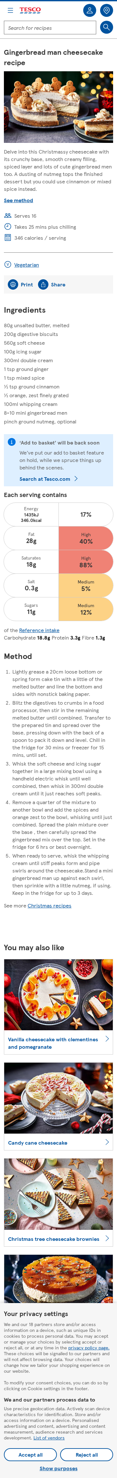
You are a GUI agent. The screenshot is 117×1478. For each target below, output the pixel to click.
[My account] (89, 10)
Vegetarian (26, 264)
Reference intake (39, 630)
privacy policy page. (89, 1347)
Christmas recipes (50, 905)
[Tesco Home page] (31, 10)
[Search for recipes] (106, 27)
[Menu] (10, 10)
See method (18, 200)
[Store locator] (106, 10)
